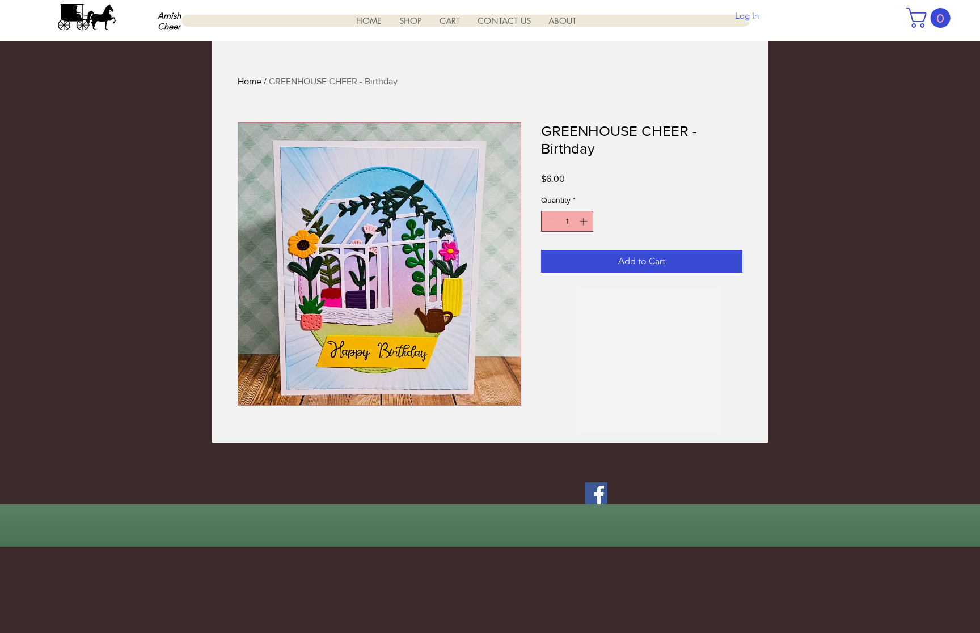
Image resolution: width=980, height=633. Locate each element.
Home (249, 81)
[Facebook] (596, 493)
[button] (930, 18)
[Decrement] (550, 221)
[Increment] (584, 221)
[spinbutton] (567, 221)
